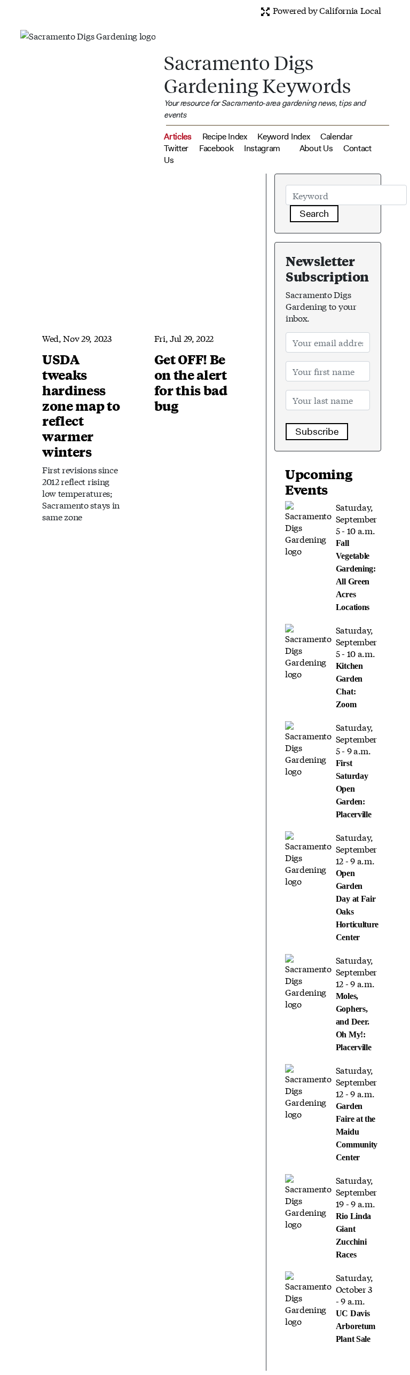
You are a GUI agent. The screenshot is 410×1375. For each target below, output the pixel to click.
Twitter (176, 148)
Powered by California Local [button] (326, 10)
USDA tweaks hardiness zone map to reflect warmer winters (81, 405)
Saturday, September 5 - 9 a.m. (356, 770)
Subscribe (316, 431)
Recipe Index (224, 136)
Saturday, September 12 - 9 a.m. (357, 886)
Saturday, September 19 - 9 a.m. (356, 1216)
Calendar (336, 136)
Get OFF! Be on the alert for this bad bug (190, 381)
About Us (316, 148)
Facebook (216, 148)
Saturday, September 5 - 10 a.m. (356, 556)
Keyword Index (283, 136)
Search (314, 213)
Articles (177, 136)
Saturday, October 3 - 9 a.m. (355, 1307)
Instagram (262, 148)
